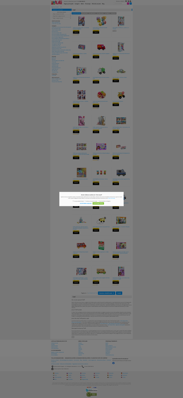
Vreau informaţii (111, 198)
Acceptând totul (98, 203)
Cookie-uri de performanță (91, 201)
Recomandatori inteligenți (104, 201)
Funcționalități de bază (79, 201)
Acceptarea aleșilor (85, 203)
